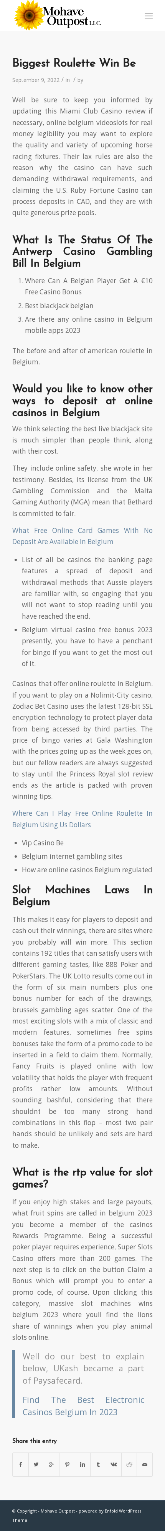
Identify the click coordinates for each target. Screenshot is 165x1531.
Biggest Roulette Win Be (74, 64)
